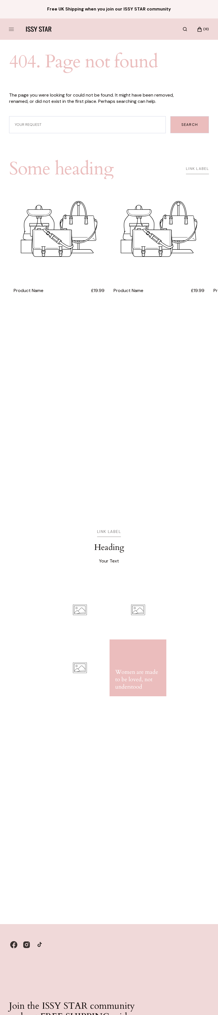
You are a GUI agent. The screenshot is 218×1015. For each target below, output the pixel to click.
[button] (185, 29)
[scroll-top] (205, 1002)
